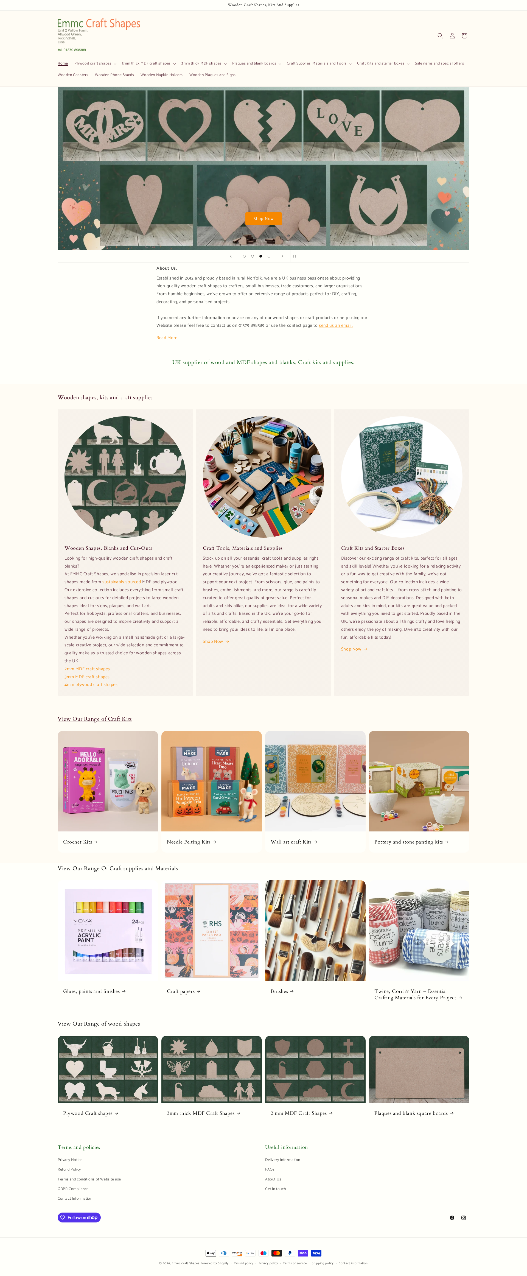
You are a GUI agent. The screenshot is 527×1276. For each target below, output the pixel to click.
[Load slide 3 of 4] (261, 256)
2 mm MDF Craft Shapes (299, 1113)
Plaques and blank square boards (411, 1113)
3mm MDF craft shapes (87, 677)
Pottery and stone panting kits (408, 842)
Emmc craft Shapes (186, 1263)
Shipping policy (323, 1263)
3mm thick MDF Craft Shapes (201, 1113)
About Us (273, 1179)
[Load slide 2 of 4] (252, 256)
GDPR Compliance (73, 1189)
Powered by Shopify (215, 1263)
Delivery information (282, 1160)
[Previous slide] (231, 256)
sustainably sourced (121, 582)
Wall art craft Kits (291, 842)
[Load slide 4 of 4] (269, 256)
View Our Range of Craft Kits (95, 719)
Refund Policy (69, 1170)
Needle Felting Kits (189, 842)
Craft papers (181, 991)
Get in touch (275, 1189)
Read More (166, 338)
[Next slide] (282, 256)
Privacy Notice (70, 1160)
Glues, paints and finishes (91, 991)
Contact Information (75, 1199)
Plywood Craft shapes (88, 1113)
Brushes (279, 991)
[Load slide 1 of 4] (244, 256)
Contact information (353, 1263)
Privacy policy (268, 1263)
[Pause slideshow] (296, 256)
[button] (95, 63)
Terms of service (295, 1263)
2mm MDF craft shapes (87, 669)
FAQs (269, 1170)
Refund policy (243, 1263)
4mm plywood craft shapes (91, 684)
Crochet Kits (77, 842)
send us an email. (336, 325)
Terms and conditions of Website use (89, 1179)
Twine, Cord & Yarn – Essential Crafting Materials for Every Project (415, 994)
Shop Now (264, 218)
